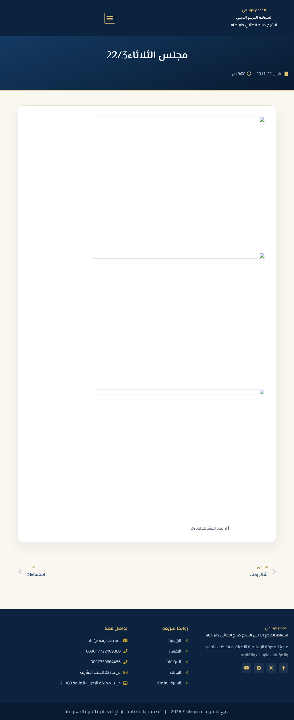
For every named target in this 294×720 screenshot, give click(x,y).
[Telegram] (259, 668)
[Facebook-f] (283, 668)
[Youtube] (246, 668)
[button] (109, 18)
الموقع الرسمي (254, 10)
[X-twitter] (271, 668)
